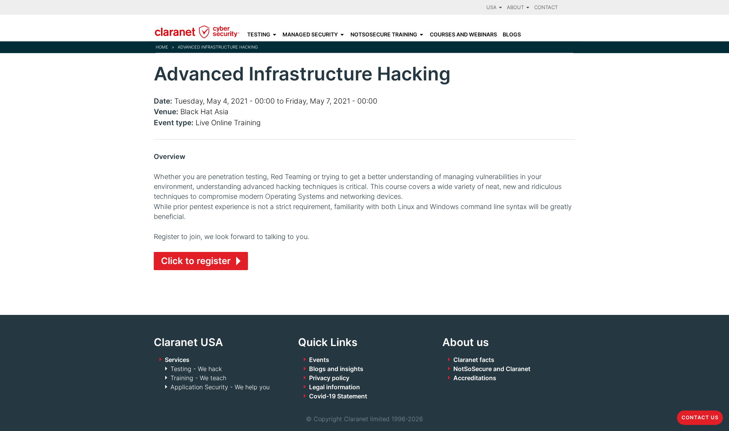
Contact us (700, 417)
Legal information (334, 387)
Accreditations (474, 378)
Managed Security (310, 34)
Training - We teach (198, 378)
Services (177, 359)
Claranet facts (473, 359)
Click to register (196, 260)
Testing (258, 34)
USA (492, 7)
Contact (546, 7)
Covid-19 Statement (338, 396)
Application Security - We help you (220, 387)
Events (319, 359)
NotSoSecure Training (383, 34)
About (516, 7)
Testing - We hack (196, 369)
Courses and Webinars (463, 34)
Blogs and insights (336, 369)
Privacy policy (329, 378)
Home (162, 47)
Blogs (512, 34)
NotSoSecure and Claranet (491, 369)
